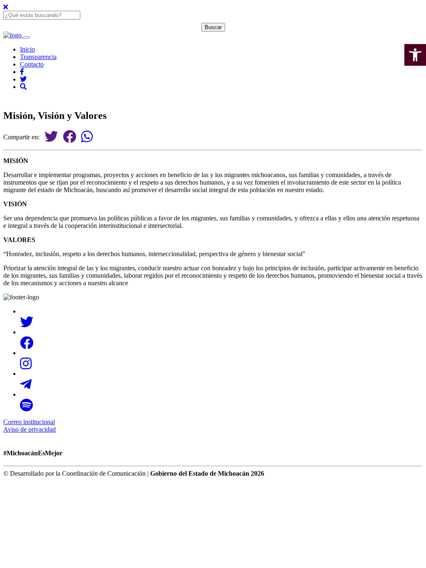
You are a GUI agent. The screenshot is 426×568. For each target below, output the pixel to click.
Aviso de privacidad (29, 429)
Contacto (32, 64)
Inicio (27, 49)
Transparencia (38, 56)
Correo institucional (29, 421)
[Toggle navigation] (26, 37)
